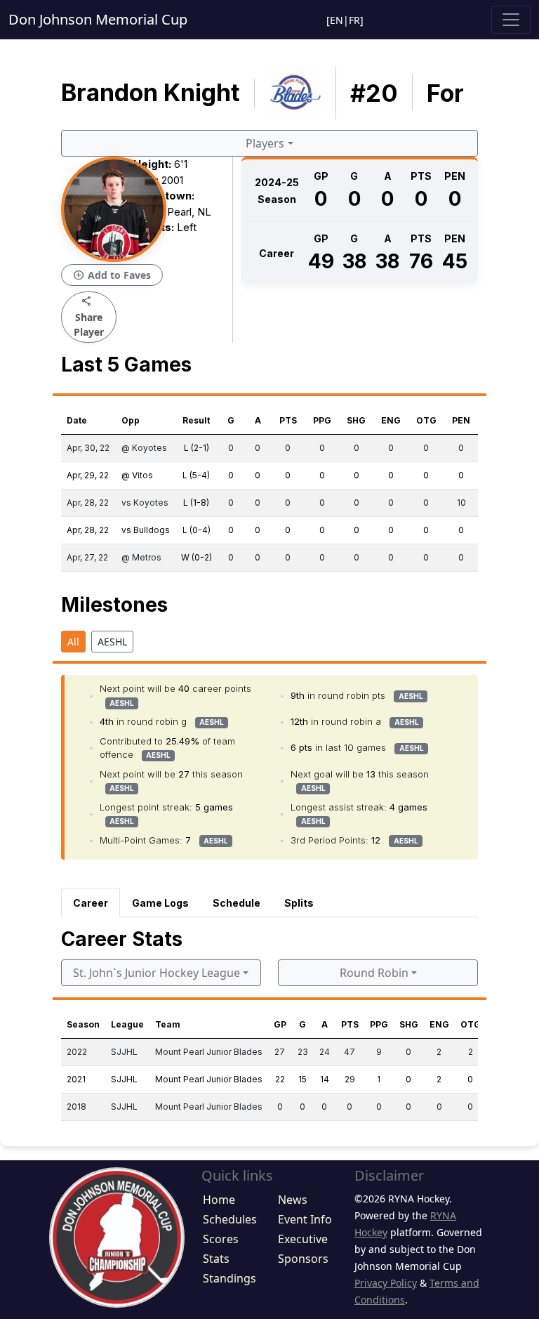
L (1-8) (196, 502)
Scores (221, 1239)
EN (336, 20)
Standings (229, 1278)
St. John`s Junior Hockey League (156, 972)
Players (265, 143)
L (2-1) (196, 447)
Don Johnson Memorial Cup (97, 19)
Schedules (230, 1219)
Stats (216, 1258)
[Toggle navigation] (511, 20)
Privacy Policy (385, 1283)
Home (219, 1199)
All (73, 641)
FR (354, 20)
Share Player (89, 316)
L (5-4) (196, 475)
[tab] (90, 902)
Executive (303, 1239)
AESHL (112, 641)
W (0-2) (196, 557)
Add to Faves (112, 275)
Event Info (305, 1219)
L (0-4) (196, 530)
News (292, 1199)
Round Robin (374, 972)
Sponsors (303, 1258)
